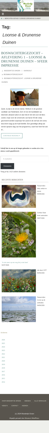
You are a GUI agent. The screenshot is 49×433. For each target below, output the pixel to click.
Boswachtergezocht (13, 74)
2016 (3, 372)
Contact (14, 403)
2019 (3, 362)
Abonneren (7, 163)
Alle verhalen (40, 398)
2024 (3, 344)
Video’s (5, 403)
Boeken (28, 398)
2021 (3, 355)
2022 (3, 351)
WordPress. (36, 415)
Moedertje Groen (12, 70)
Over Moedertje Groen (11, 398)
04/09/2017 (28, 70)
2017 (3, 369)
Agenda (25, 403)
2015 (3, 376)
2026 (3, 337)
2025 (3, 341)
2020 (3, 358)
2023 (3, 348)
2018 (3, 365)
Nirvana (27, 415)
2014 (3, 379)
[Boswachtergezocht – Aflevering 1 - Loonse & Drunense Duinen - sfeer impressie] (24, 95)
